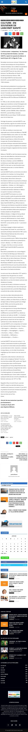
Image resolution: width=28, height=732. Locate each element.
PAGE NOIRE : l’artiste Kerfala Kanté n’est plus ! (19, 417)
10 (2, 546)
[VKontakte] (16, 725)
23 (25, 549)
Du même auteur (6, 485)
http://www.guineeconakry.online (14, 476)
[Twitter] (12, 725)
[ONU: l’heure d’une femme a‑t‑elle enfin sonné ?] (4, 511)
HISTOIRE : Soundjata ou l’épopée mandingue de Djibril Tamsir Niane (7, 456)
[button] (26, 2)
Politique (3, 676)
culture (6, 437)
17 (2, 549)
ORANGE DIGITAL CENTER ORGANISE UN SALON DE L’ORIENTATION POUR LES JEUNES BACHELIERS (17, 491)
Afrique (3, 678)
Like (25, 562)
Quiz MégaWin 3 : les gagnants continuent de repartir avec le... (17, 598)
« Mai (2, 553)
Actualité (3, 20)
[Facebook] (8, 725)
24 (2, 551)
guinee (11, 437)
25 (6, 551)
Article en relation (7, 483)
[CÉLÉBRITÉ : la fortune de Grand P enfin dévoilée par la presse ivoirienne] (4, 649)
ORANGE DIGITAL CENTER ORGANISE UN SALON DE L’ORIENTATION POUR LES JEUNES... (18, 575)
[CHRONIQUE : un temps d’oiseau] (4, 643)
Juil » (5, 553)
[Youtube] (19, 725)
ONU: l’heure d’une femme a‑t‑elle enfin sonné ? (17, 511)
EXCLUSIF (17, 20)
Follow (24, 565)
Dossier (3, 680)
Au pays (8, 20)
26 (10, 551)
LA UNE (21, 20)
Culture (12, 20)
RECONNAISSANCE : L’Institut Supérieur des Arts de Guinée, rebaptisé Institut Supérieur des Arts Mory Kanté (6, 426)
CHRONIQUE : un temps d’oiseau (17, 641)
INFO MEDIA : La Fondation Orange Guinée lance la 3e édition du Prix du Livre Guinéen (21, 457)
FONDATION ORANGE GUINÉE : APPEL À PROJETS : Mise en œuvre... (16, 583)
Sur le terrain (4, 674)
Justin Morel (5, 30)
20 (14, 549)
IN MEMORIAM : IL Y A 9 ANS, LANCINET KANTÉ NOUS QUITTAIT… (6, 417)
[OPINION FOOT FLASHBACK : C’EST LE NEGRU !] (4, 656)
